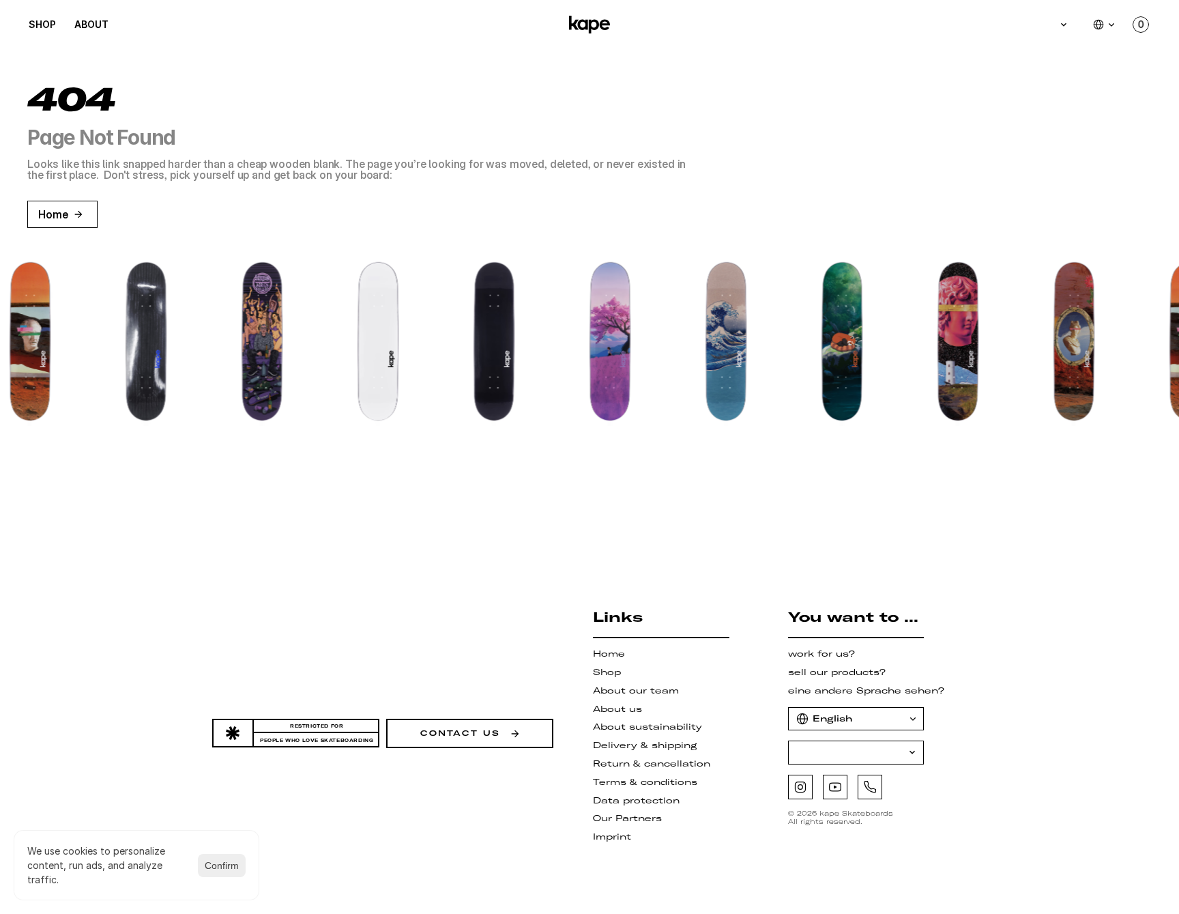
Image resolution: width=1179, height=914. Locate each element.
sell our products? (837, 672)
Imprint (612, 836)
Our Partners (627, 818)
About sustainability (647, 727)
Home (609, 653)
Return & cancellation (651, 763)
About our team (636, 690)
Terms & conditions (645, 782)
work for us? (821, 653)
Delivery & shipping (645, 745)
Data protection (636, 800)
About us (617, 709)
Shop (607, 672)
